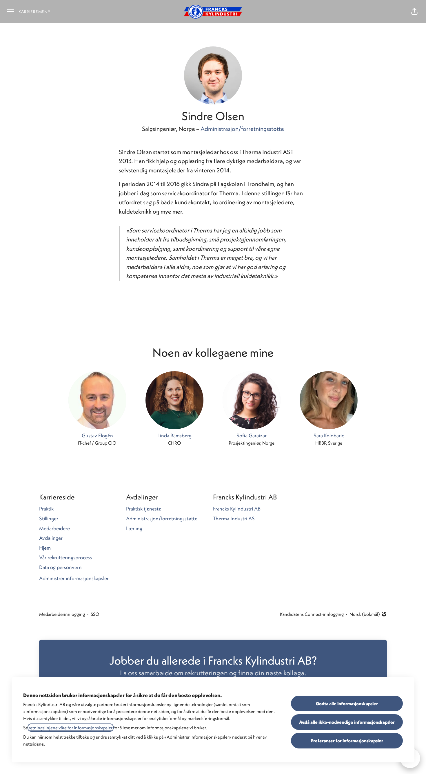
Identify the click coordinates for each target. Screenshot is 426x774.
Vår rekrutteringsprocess (65, 557)
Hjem (45, 547)
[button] (414, 11)
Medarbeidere (54, 528)
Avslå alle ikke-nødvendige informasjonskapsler (347, 722)
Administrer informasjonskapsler (74, 578)
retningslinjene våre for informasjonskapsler (70, 727)
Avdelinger (51, 538)
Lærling (134, 528)
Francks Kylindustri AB (237, 508)
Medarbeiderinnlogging (62, 614)
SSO (95, 614)
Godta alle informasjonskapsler (347, 703)
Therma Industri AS (234, 518)
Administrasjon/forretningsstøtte (242, 129)
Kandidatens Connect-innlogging (312, 614)
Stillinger (48, 518)
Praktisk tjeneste (143, 508)
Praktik (46, 508)
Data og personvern (60, 567)
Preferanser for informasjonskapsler (347, 741)
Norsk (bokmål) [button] (364, 614)
